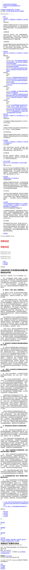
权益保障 (5, 176)
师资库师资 (16, 162)
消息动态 (5, 51)
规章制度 (13, 19)
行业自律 (15, 178)
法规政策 (14, 206)
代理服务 (21, 11)
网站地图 (13, 539)
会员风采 (20, 53)
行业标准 (24, 205)
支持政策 (8, 143)
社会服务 (5, 202)
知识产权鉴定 (9, 205)
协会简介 (6, 19)
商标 (9, 11)
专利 (7, 11)
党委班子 (13, 115)
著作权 (12, 11)
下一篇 (15, 506)
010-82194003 (8, 556)
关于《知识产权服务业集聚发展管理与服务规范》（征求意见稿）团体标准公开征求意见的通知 (17, 62)
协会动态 (13, 53)
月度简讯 (20, 141)
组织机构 (20, 19)
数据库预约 (7, 206)
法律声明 (18, 539)
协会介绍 (5, 18)
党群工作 (5, 114)
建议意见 (24, 539)
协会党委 (6, 115)
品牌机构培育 (7, 178)
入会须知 (6, 141)
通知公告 (6, 53)
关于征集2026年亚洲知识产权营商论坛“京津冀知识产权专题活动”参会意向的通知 (16, 69)
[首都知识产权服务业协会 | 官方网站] (10, 9)
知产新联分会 (21, 115)
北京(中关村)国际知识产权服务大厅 (13, 203)
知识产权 (17, 11)
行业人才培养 (6, 161)
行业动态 (5, 264)
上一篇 (15, 503)
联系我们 (5, 233)
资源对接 (13, 141)
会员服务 (5, 140)
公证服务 (17, 205)
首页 (4, 16)
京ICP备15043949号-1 (6, 551)
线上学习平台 (7, 162)
